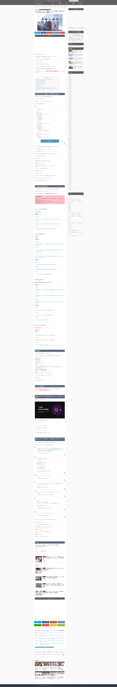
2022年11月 (70, 98)
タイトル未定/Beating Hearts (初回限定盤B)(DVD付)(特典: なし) (46, 269)
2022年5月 (70, 106)
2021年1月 (70, 133)
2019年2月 (70, 172)
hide (48, 77)
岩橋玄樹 (69, 209)
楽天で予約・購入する (40, 83)
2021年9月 (70, 120)
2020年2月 (70, 152)
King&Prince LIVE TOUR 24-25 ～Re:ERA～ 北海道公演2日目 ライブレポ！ (77, 67)
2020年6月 (70, 145)
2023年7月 (70, 93)
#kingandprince (44, 505)
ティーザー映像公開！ (39, 86)
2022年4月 (70, 108)
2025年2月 (70, 79)
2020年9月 (70, 140)
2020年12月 (70, 135)
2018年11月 (70, 177)
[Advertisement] (49, 45)
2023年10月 (70, 91)
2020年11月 (70, 137)
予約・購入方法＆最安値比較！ (40, 80)
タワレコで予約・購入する (41, 84)
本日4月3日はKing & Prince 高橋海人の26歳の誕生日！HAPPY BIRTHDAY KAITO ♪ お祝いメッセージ (77, 63)
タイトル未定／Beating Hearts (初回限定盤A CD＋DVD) (45, 310)
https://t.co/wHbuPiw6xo (41, 464)
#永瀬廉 (50, 450)
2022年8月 (70, 103)
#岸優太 (43, 450)
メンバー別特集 (59, 3)
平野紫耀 (69, 202)
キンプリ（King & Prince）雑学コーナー (74, 230)
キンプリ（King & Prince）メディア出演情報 (74, 216)
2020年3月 (70, 150)
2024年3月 (70, 88)
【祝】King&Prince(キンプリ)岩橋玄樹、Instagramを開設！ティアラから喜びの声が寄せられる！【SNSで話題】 (50, 655)
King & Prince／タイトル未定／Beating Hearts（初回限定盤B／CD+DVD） (48, 223)
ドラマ (69, 219)
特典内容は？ (37, 85)
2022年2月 (70, 111)
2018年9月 (70, 181)
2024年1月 (70, 89)
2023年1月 (70, 96)
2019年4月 (70, 169)
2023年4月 (70, 94)
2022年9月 (70, 101)
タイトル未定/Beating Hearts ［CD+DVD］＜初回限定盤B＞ (45, 339)
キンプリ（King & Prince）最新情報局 (44, 685)
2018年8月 (70, 182)
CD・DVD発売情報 (73, 3)
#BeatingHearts (39, 505)
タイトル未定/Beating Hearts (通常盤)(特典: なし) (44, 274)
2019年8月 (70, 162)
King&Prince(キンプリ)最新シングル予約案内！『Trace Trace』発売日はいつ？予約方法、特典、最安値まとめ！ (51, 633)
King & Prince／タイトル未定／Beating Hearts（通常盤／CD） (46, 228)
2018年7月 (70, 184)
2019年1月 (70, 174)
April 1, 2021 (52, 494)
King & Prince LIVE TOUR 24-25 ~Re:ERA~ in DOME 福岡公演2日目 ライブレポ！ (77, 55)
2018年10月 (70, 179)
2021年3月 (70, 130)
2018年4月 (70, 189)
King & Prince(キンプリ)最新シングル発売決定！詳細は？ (44, 79)
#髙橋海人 (40, 450)
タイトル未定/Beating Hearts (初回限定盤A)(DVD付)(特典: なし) (46, 264)
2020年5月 (70, 147)
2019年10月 (70, 159)
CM (68, 217)
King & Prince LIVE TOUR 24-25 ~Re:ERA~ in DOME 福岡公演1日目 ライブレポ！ (77, 59)
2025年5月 (70, 76)
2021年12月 (70, 115)
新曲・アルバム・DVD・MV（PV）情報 (41, 630)
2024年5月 (70, 86)
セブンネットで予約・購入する (41, 81)
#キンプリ (46, 449)
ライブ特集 (66, 3)
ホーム (53, 3)
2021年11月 (70, 116)
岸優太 (69, 207)
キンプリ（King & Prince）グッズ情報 (73, 214)
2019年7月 (70, 164)
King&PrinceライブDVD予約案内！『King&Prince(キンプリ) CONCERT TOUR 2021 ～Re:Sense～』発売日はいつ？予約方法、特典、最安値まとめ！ (51, 638)
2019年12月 (70, 155)
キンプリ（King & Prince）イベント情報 (74, 212)
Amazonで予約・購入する (41, 82)
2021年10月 (70, 118)
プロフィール (70, 225)
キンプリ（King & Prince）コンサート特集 (74, 232)
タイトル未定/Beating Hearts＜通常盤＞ (42, 344)
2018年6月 (70, 186)
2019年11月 (70, 157)
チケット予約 (70, 197)
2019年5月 (70, 167)
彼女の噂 (69, 227)
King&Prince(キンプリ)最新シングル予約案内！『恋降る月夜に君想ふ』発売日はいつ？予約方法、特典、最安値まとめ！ (51, 641)
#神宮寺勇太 (46, 450)
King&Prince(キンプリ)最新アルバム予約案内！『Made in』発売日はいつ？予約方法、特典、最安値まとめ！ (52, 636)
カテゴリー (80, 3)
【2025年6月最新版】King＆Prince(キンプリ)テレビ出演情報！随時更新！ (77, 51)
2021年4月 (70, 128)
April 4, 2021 (47, 453)
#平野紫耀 (54, 449)
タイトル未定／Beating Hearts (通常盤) (42, 319)
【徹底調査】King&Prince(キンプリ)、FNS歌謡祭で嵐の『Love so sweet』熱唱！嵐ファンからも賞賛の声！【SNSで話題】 (52, 644)
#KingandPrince (50, 449)
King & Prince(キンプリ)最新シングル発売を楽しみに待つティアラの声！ (46, 88)
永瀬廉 (69, 204)
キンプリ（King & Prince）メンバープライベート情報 (75, 223)
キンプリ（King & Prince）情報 (55, 630)
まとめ (36, 89)
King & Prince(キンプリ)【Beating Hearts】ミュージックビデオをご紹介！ (47, 87)
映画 (69, 221)
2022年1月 (70, 113)
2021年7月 (70, 123)
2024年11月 (70, 84)
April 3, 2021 (46, 478)
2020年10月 (70, 138)
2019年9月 (70, 160)
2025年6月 (70, 74)
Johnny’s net (50, 141)
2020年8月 (70, 142)
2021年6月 (70, 125)
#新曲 (52, 450)
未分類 (69, 195)
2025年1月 (70, 81)
